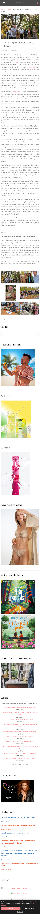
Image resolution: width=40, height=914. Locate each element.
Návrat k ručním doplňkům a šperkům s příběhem (20, 753)
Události (9, 9)
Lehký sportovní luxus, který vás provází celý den (20, 758)
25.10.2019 (6, 50)
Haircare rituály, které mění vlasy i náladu (20, 736)
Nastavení (20, 912)
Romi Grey (32, 67)
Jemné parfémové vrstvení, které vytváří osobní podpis (20, 731)
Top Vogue (20, 3)
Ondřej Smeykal (17, 92)
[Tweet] (4, 319)
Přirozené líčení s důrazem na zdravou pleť (20, 719)
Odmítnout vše (29, 908)
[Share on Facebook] (1, 319)
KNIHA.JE (15, 62)
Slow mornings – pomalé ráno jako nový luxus (20, 741)
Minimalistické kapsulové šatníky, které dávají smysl (20, 707)
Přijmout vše (10, 908)
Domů (3, 9)
